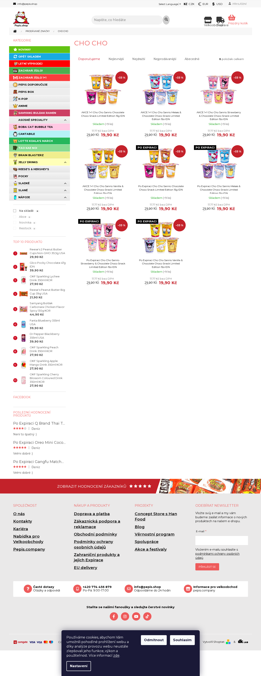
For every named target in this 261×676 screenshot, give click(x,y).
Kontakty (22, 521)
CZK (191, 4)
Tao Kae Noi (27, 148)
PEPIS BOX (26, 91)
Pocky (23, 176)
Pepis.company (29, 549)
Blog (140, 526)
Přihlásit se (207, 566)
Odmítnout (154, 640)
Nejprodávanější (165, 59)
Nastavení (78, 666)
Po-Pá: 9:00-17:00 (97, 588)
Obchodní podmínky (95, 534)
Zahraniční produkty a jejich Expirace (97, 557)
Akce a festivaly (151, 549)
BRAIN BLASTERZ (31, 155)
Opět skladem (29, 56)
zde (116, 655)
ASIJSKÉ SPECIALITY (32, 119)
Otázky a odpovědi (46, 588)
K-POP (23, 98)
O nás (19, 513)
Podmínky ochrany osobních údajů (93, 544)
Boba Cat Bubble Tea (35, 126)
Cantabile (26, 133)
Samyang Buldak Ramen (37, 112)
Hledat (166, 20)
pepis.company (215, 588)
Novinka (27, 222)
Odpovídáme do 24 (152, 588)
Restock (27, 228)
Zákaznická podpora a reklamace (97, 524)
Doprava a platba (92, 513)
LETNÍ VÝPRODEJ (30, 63)
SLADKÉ (24, 183)
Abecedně (192, 59)
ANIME (22, 105)
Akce (24, 217)
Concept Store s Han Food (156, 516)
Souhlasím (182, 640)
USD (219, 4)
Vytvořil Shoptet (213, 641)
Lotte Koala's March (35, 141)
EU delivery (85, 567)
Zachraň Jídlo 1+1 (32, 77)
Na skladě (28, 211)
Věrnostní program (155, 534)
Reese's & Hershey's (33, 169)
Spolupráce (146, 541)
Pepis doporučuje (32, 84)
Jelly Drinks (28, 162)
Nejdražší (138, 59)
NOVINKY (24, 49)
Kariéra (20, 528)
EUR (205, 4)
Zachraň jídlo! (30, 70)
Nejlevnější (116, 59)
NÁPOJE (24, 197)
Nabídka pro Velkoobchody (28, 539)
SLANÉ (23, 190)
